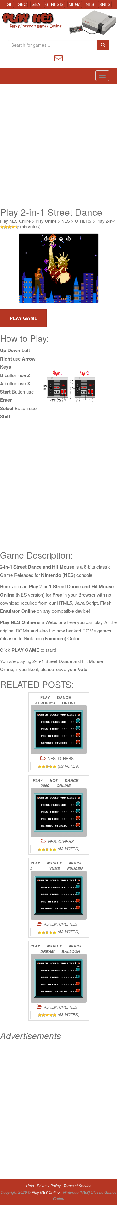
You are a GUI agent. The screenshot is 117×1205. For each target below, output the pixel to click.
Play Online (46, 221)
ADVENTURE (55, 924)
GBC (22, 4)
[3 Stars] (9, 227)
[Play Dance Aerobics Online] (58, 729)
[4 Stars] (13, 227)
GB (10, 4)
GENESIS (54, 4)
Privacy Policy (49, 1185)
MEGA (75, 4)
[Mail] (58, 57)
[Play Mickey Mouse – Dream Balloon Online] (58, 978)
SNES (104, 4)
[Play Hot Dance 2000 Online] (58, 812)
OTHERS (83, 221)
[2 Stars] (5, 227)
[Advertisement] (58, 145)
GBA (36, 4)
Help (30, 1185)
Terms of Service (77, 1185)
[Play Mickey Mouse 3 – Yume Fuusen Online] (58, 895)
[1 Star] (2, 227)
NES (90, 4)
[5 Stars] (17, 227)
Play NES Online (15, 221)
